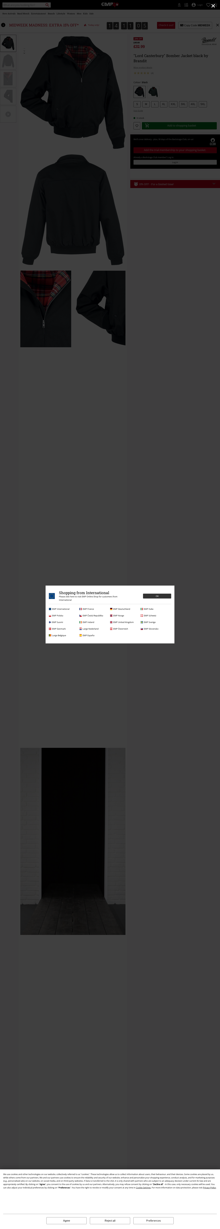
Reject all (110, 1220)
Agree (66, 1220)
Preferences (153, 1220)
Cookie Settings (143, 1187)
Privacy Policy (209, 1187)
